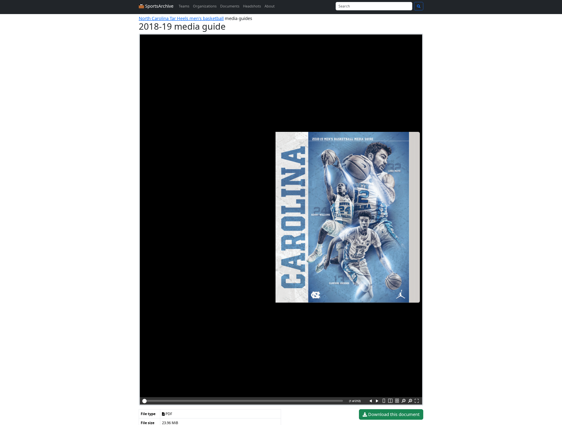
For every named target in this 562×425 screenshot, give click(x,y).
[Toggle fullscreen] (416, 401)
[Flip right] (377, 401)
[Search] (418, 6)
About (270, 6)
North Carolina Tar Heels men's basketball (181, 18)
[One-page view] (383, 401)
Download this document (393, 414)
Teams (184, 6)
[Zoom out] (403, 401)
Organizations (205, 6)
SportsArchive (158, 6)
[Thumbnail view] (397, 401)
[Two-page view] (390, 401)
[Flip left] (370, 401)
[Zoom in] (410, 401)
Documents (230, 6)
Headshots (252, 6)
